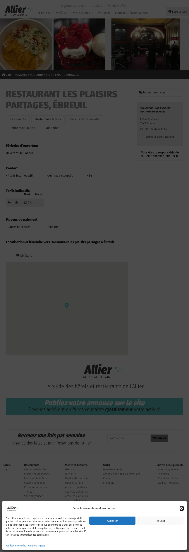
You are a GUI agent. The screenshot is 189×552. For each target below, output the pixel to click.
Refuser (160, 520)
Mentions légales (36, 545)
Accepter (112, 520)
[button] (181, 508)
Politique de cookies (16, 545)
